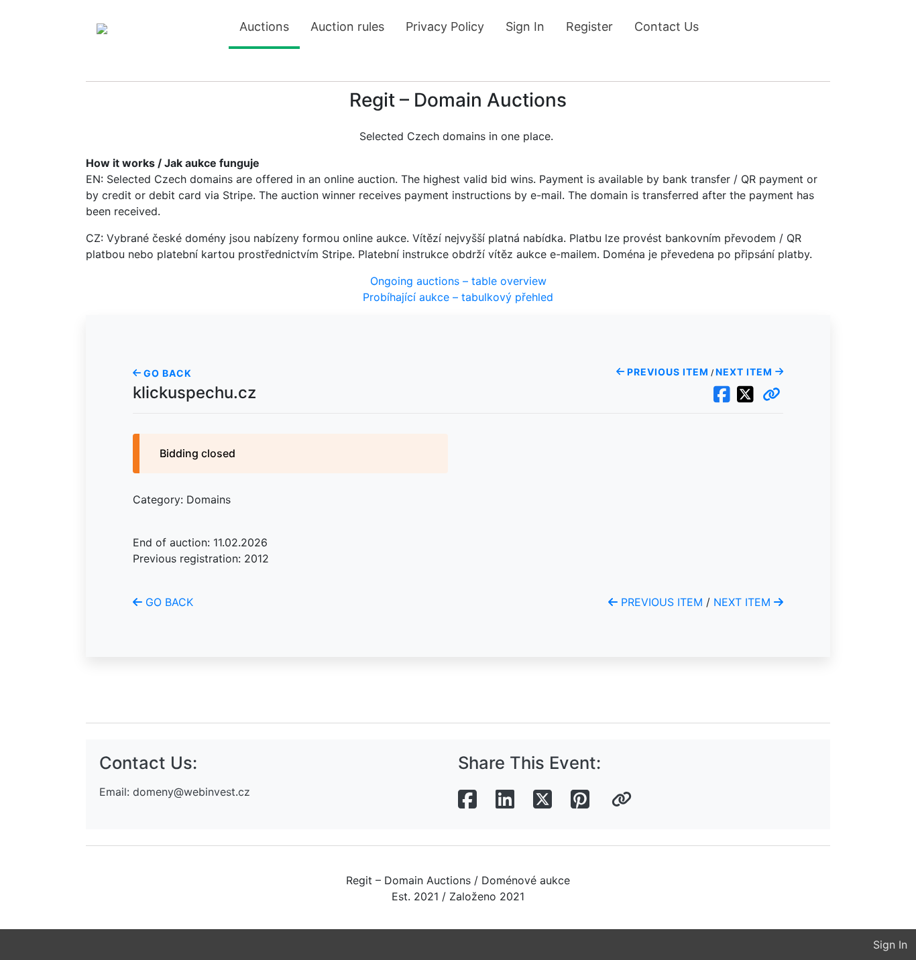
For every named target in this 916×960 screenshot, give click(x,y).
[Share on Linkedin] (505, 800)
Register (589, 26)
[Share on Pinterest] (580, 800)
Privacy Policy (445, 26)
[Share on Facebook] (467, 800)
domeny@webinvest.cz (191, 791)
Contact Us (666, 26)
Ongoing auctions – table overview (458, 281)
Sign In (525, 26)
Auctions (264, 26)
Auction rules (347, 26)
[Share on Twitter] (542, 800)
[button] (771, 394)
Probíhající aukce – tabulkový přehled (458, 297)
